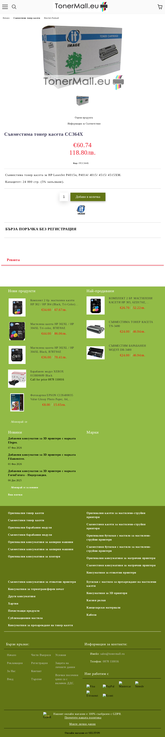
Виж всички (15, 494)
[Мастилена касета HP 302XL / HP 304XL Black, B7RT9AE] (17, 355)
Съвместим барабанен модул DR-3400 (127, 347)
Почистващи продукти (24, 610)
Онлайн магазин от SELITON (82, 733)
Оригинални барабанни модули (30, 527)
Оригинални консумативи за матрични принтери (121, 558)
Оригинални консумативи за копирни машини (40, 542)
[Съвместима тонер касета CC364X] (82, 89)
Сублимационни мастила (25, 618)
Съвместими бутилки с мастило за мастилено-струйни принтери (119, 548)
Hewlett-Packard (51, 18)
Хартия (13, 603)
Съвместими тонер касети (26, 18)
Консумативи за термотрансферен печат (36, 589)
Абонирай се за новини (24, 487)
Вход (10, 679)
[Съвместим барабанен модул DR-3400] (96, 353)
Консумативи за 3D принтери (107, 593)
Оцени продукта (84, 117)
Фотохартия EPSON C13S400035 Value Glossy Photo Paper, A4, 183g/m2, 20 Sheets (51, 397)
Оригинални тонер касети (26, 513)
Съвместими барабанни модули (30, 534)
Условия (60, 655)
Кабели (91, 614)
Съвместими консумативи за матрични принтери (121, 565)
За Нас (11, 671)
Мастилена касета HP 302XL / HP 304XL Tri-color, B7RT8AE (52, 326)
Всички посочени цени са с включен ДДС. (66, 679)
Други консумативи (22, 596)
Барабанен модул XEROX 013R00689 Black (47, 373)
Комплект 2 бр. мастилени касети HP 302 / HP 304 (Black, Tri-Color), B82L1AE (53, 302)
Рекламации (15, 663)
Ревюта (13, 260)
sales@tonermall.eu (112, 653)
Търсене (36, 679)
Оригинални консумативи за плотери (34, 556)
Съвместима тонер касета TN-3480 (131, 324)
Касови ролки (96, 600)
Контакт (36, 671)
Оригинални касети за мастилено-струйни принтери (116, 515)
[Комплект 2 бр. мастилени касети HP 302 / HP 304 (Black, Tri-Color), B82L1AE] (17, 307)
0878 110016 (111, 661)
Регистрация (39, 663)
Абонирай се (19, 421)
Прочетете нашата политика (83, 717)
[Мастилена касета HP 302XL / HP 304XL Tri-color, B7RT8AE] (17, 331)
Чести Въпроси (41, 655)
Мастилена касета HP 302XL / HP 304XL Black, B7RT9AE (52, 349)
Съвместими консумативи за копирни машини (40, 549)
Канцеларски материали (104, 607)
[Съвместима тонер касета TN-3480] (96, 329)
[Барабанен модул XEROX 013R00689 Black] (17, 379)
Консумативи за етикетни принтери (111, 572)
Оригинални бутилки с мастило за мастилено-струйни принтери (119, 537)
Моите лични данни (82, 724)
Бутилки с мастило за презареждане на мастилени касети (121, 583)
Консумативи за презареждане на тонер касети (40, 625)
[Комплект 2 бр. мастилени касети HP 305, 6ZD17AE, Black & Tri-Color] (96, 305)
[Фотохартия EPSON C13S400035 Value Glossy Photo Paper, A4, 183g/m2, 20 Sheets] (17, 402)
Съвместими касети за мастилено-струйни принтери (116, 526)
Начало (6, 18)
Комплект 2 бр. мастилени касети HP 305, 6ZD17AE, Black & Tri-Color (130, 300)
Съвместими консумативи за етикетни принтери (42, 581)
